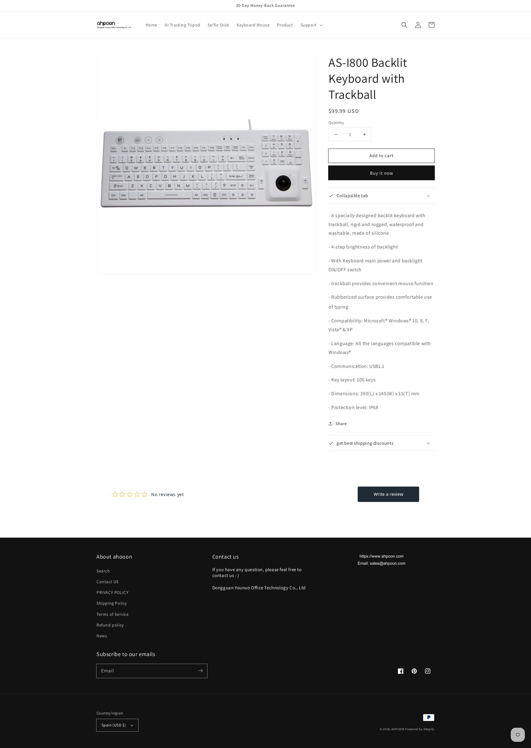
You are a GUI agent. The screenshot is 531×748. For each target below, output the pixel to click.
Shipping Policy (111, 603)
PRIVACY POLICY (112, 592)
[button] (311, 24)
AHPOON (397, 729)
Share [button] (341, 423)
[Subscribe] (200, 671)
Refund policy (110, 625)
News (101, 636)
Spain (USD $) (113, 725)
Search (103, 571)
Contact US (107, 581)
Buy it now (381, 173)
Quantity (336, 122)
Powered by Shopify (420, 729)
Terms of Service (112, 614)
